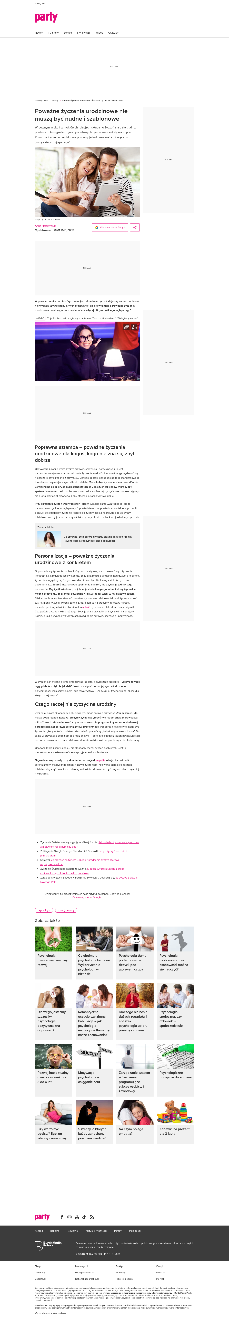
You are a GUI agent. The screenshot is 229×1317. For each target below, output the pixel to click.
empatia (100, 760)
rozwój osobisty (66, 910)
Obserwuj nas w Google (112, 227)
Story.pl (160, 1279)
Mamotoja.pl (81, 1266)
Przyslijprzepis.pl (124, 1279)
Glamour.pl (40, 1272)
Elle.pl (38, 1266)
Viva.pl (159, 1266)
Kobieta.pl (121, 1272)
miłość (86, 607)
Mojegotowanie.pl (84, 1272)
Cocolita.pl (40, 1279)
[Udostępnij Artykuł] (135, 227)
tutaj (63, 1313)
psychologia (44, 910)
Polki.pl (119, 1266)
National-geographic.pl (87, 1279)
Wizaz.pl (160, 1272)
